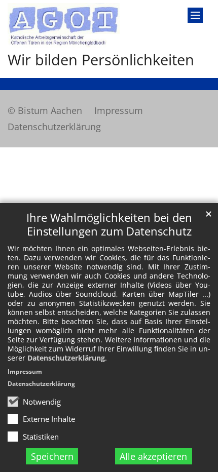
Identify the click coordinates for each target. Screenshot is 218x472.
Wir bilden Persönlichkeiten (101, 60)
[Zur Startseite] (64, 25)
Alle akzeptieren (153, 456)
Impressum (25, 371)
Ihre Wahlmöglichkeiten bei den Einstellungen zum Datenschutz (109, 224)
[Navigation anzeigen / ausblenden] (195, 15)
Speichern (52, 456)
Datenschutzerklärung (66, 358)
